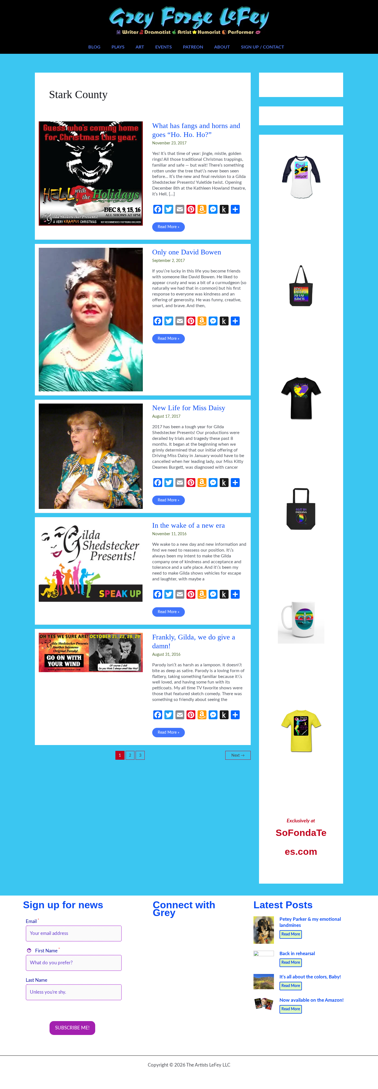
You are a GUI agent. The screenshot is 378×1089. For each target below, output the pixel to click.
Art (140, 47)
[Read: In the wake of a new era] (91, 561)
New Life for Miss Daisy (188, 408)
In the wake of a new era (188, 525)
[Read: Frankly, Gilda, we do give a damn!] (91, 652)
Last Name (36, 980)
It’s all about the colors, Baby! (310, 977)
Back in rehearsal (297, 953)
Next (238, 756)
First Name (43, 950)
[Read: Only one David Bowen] (91, 319)
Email (32, 921)
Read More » (168, 228)
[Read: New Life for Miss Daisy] (91, 455)
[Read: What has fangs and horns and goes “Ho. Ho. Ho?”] (91, 173)
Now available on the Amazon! (311, 1000)
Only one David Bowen (186, 252)
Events (163, 47)
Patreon (193, 47)
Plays (118, 47)
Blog (94, 47)
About (222, 47)
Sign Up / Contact (262, 47)
